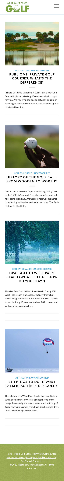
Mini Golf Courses (16, 457)
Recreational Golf (22, 269)
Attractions (22, 378)
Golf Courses (22, 70)
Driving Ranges (34, 457)
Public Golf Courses (24, 453)
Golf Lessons (49, 457)
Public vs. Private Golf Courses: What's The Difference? (32, 78)
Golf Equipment (23, 173)
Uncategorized (40, 70)
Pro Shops (26, 461)
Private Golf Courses (45, 453)
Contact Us (37, 461)
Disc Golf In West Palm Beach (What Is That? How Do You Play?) (32, 277)
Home (9, 453)
